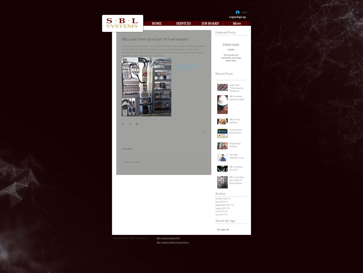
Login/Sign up (237, 17)
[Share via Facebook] (123, 124)
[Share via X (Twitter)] (130, 124)
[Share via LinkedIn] (137, 124)
